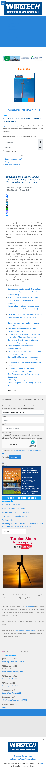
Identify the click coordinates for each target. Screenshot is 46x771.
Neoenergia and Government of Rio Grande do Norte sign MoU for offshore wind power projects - (25, 317)
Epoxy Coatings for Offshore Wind (15, 516)
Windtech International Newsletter (16, 435)
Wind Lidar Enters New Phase (13, 508)
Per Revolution (8, 520)
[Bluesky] (24, 198)
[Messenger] (24, 214)
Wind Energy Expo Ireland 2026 (14, 700)
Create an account (12, 165)
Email (4, 424)
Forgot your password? (13, 159)
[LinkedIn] (24, 203)
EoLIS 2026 (6, 707)
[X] (24, 206)
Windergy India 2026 (10, 686)
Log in (23, 155)
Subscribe (5, 457)
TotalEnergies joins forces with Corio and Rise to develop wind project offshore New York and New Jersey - (24, 292)
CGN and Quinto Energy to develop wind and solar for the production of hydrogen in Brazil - (24, 383)
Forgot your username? (13, 162)
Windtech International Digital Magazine (28, 438)
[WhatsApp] (24, 209)
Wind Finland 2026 (9, 679)
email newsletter (29, 606)
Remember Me (10, 151)
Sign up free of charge (11, 126)
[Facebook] (24, 195)
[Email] (24, 200)
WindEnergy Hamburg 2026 (13, 672)
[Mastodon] (24, 211)
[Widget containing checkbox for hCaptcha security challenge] (19, 443)
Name (4, 416)
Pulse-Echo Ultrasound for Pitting (15, 512)
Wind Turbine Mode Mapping (13, 505)
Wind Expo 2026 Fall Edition (13, 662)
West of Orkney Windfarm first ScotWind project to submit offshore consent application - (23, 300)
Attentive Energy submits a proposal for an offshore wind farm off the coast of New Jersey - (25, 309)
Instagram (13, 651)
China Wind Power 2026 (11, 693)
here (41, 763)
